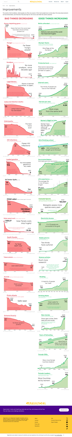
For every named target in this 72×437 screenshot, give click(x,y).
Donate (50, 1)
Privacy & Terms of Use (56, 420)
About (62, 1)
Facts (7, 5)
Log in (66, 1)
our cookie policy (58, 435)
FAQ (52, 418)
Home (4, 5)
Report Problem (54, 422)
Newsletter (37, 426)
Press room (37, 424)
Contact (36, 420)
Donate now (64, 409)
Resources (56, 1)
